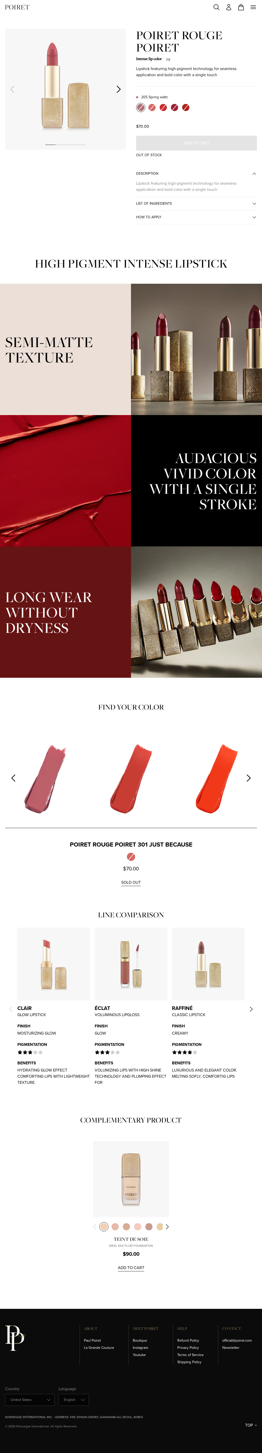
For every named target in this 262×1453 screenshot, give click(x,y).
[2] (61, 145)
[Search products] (216, 7)
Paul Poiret (92, 1340)
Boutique (140, 1340)
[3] (70, 145)
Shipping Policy (189, 1362)
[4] (80, 145)
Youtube (139, 1355)
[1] (50, 145)
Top (249, 1425)
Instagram (140, 1347)
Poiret (17, 7)
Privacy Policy (188, 1347)
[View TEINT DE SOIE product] (131, 1179)
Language (67, 1389)
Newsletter (230, 1347)
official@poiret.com (237, 1340)
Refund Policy (188, 1340)
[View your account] (228, 7)
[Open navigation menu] (253, 7)
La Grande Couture (99, 1347)
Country (12, 1389)
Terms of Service (190, 1355)
